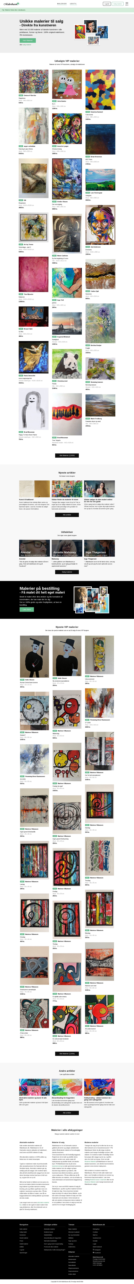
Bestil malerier (24, 1238)
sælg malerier (27, 44)
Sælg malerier (117, 4)
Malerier (62, 3)
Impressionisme (73, 1271)
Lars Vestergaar (96, 193)
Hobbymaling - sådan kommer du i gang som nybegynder (97, 1099)
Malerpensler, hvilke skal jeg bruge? (54, 1250)
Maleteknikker (48, 1235)
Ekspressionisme (73, 1268)
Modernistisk (72, 1259)
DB (25, 200)
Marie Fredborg (96, 418)
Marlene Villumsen (31, 732)
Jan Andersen (96, 247)
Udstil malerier (24, 1244)
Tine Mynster (28, 294)
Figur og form (72, 1241)
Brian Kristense (96, 157)
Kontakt (95, 1241)
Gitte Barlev (61, 101)
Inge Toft (60, 300)
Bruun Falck (28, 329)
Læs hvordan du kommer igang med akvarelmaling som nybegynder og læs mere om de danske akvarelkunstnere (67, 1103)
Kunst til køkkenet (26, 499)
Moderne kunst (48, 1232)
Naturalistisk (72, 1265)
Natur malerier (72, 1229)
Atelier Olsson (62, 201)
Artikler (22, 1247)
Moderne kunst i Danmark (98, 1179)
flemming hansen (97, 382)
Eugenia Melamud (63, 337)
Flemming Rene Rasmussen (35, 776)
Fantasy (70, 1244)
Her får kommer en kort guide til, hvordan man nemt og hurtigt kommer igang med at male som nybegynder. (99, 1105)
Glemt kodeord (97, 1247)
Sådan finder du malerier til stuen (65, 499)
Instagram (97, 1250)
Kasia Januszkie (29, 375)
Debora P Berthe (30, 95)
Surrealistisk (72, 1262)
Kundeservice (97, 1238)
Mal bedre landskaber (50, 1241)
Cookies (95, 1232)
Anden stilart (72, 1274)
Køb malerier (23, 1229)
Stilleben (70, 1238)
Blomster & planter (74, 1232)
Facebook (97, 1252)
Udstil (73, 3)
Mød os (95, 1235)
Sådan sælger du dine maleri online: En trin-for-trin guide (98, 500)
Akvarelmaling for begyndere (63, 1098)
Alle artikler (67, 515)
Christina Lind (62, 381)
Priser (21, 1241)
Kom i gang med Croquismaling (53, 1244)
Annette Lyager (63, 146)
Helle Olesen (29, 680)
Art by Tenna (28, 244)
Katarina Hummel (97, 112)
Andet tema (71, 1247)
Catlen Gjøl (95, 291)
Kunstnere (23, 1235)
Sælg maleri (23, 1232)
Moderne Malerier (90, 1161)
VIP (21, 95)
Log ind (107, 4)
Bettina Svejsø (96, 345)
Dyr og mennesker (73, 1235)
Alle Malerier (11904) (67, 455)
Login (94, 1244)
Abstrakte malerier (49, 1229)
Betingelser (96, 1229)
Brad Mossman (29, 432)
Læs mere (27, 609)
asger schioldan (29, 146)
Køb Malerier (28, 40)
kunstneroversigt (57, 1166)
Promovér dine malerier (51, 1247)
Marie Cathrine (62, 255)
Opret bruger (23, 1252)
